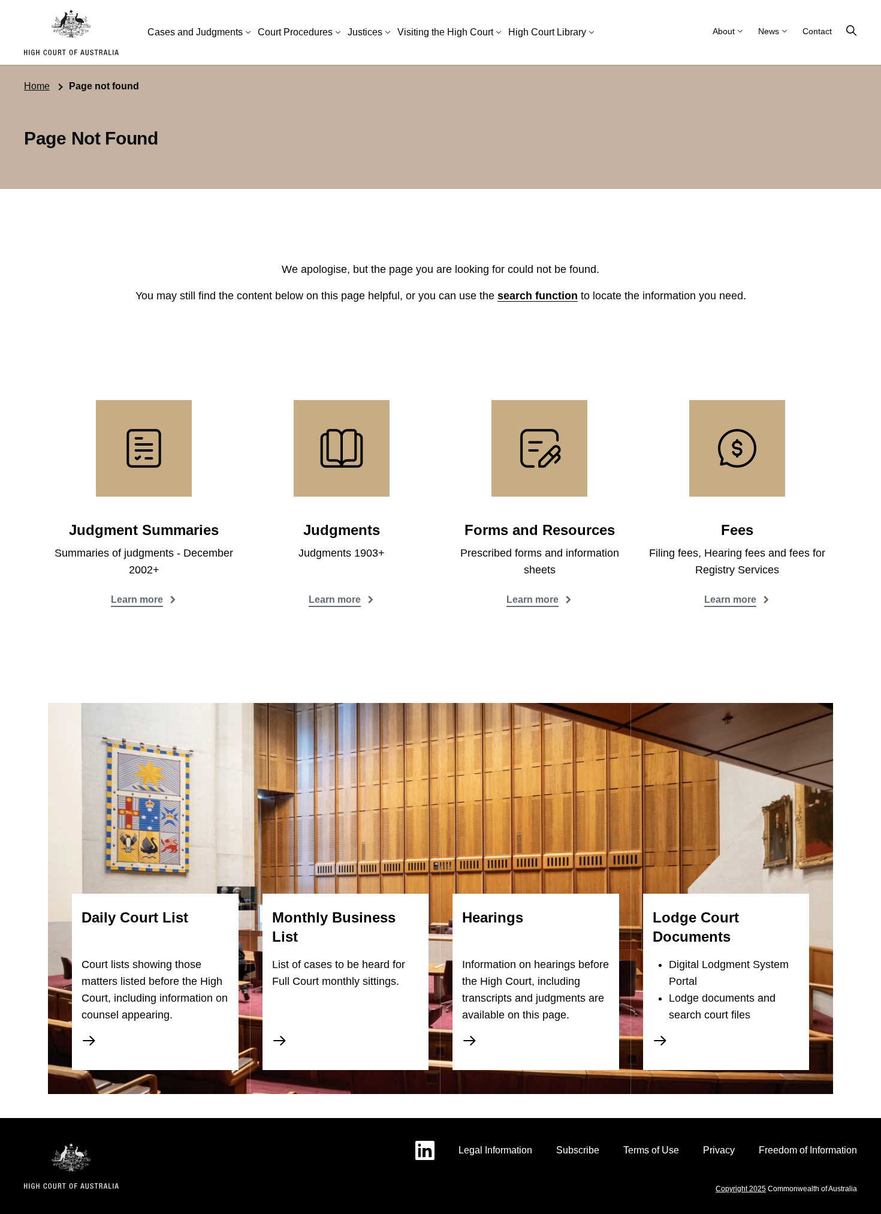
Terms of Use (651, 1150)
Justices (365, 32)
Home (37, 86)
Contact (817, 31)
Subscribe (577, 1150)
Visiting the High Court (445, 32)
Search (851, 31)
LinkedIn (425, 1150)
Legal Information (495, 1150)
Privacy (719, 1150)
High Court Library (547, 32)
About (724, 31)
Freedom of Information (808, 1150)
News (768, 31)
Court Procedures (295, 32)
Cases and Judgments (195, 32)
